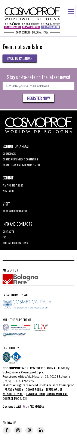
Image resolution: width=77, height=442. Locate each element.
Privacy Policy (13, 389)
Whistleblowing (13, 394)
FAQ (4, 237)
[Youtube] (29, 430)
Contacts (8, 231)
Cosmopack (9, 153)
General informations (15, 243)
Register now (38, 98)
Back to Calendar (20, 58)
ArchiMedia (37, 406)
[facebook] (7, 430)
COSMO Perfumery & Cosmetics (20, 159)
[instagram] (18, 430)
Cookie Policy (34, 389)
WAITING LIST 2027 (13, 185)
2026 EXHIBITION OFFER (15, 211)
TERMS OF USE (54, 389)
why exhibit (9, 191)
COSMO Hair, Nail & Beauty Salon (21, 165)
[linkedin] (41, 430)
